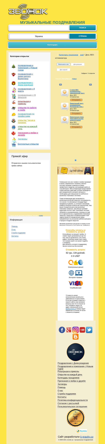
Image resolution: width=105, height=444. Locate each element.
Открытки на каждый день (70, 374)
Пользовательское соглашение (72, 406)
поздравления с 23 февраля (27, 96)
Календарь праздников (68, 55)
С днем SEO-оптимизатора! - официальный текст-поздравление (77, 92)
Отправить (76, 100)
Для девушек (78, 64)
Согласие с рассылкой (68, 403)
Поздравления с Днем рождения (73, 363)
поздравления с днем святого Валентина (25, 76)
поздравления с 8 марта (26, 90)
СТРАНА (83, 36)
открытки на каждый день (27, 127)
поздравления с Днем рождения (25, 84)
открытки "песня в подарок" (26, 121)
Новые (74, 78)
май (82, 55)
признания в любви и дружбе (28, 134)
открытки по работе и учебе (27, 109)
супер (41, 215)
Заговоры (22, 139)
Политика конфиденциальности (73, 400)
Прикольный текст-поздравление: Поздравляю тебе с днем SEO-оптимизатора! (77, 107)
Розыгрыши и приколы (68, 371)
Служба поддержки (18, 233)
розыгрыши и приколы (24, 102)
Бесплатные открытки (28, 144)
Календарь (52, 45)
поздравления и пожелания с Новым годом (27, 67)
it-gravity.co (86, 436)
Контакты (15, 236)
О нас (14, 230)
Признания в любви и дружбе (72, 381)
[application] (65, 93)
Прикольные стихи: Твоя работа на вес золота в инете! (77, 118)
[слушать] (64, 92)
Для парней (63, 69)
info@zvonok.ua (71, 309)
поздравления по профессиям (26, 115)
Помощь (15, 226)
